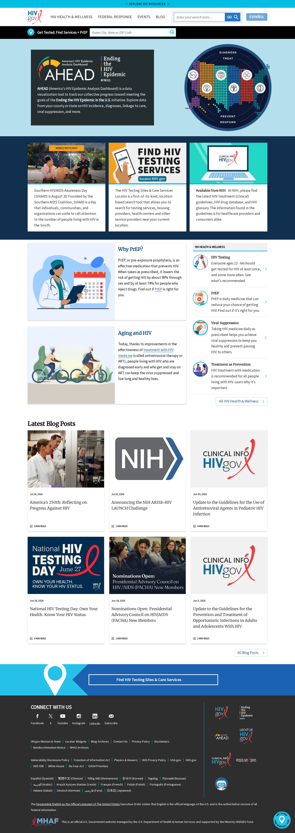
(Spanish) (42, 778)
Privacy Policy (141, 741)
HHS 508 (38, 766)
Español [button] (256, 16)
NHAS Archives (79, 747)
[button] (232, 17)
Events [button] (143, 16)
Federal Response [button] (115, 16)
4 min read (203, 526)
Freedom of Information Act (92, 760)
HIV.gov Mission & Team (46, 741)
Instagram (78, 723)
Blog (160, 16)
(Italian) (42, 790)
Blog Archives (100, 741)
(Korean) (132, 778)
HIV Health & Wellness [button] (71, 16)
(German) (68, 790)
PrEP (158, 289)
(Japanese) (119, 790)
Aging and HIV (135, 333)
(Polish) (136, 784)
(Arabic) (42, 784)
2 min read (203, 638)
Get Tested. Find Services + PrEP (62, 32)
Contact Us (120, 741)
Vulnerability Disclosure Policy (50, 760)
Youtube (62, 723)
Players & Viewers (126, 760)
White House (56, 766)
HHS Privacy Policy (154, 760)
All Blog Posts (248, 652)
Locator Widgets (76, 741)
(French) (112, 784)
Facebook (37, 723)
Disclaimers (161, 741)
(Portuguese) (165, 784)
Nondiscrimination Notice (49, 747)
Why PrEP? (130, 249)
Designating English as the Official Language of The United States (78, 804)
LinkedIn (95, 723)
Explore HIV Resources (147, 3)
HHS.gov (191, 760)
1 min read (122, 526)
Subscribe (111, 723)
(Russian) (174, 778)
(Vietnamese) (102, 778)
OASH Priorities (98, 766)
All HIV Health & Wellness (239, 401)
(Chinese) (70, 778)
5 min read (40, 526)
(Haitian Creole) (76, 784)
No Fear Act (76, 766)
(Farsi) (93, 790)
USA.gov (175, 760)
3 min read (40, 638)
